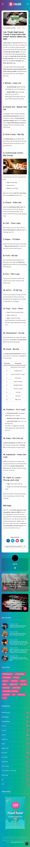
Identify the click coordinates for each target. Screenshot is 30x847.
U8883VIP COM (22, 43)
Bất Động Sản (7, 674)
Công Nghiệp (20, 674)
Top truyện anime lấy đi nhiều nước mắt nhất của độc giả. (18, 634)
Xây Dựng (21, 694)
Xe (14, 694)
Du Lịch (16, 677)
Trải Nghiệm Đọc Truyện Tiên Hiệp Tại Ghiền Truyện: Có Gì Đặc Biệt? (19, 659)
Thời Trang (16, 687)
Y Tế (4, 698)
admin (15, 564)
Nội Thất (23, 684)
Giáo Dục (14, 681)
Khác (4, 684)
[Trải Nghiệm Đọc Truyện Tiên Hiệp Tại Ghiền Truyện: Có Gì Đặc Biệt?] (5, 658)
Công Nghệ (6, 677)
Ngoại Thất (13, 684)
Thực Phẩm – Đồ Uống (9, 771)
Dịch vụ (5, 681)
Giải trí (23, 681)
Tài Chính (6, 694)
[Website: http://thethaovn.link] (15, 568)
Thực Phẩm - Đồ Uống (10, 691)
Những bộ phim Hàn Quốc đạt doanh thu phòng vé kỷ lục (18, 626)
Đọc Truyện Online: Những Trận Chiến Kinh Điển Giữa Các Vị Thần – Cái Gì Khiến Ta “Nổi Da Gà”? (19, 643)
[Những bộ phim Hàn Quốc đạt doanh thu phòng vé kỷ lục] (5, 626)
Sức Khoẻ (6, 687)
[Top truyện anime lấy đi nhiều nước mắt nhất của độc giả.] (5, 634)
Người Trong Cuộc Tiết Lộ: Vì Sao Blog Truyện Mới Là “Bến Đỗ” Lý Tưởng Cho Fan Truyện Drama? (19, 651)
